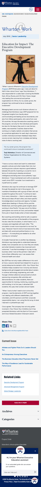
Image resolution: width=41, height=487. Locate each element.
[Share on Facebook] (7, 325)
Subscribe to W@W (20, 402)
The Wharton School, (13, 479)
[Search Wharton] (31, 9)
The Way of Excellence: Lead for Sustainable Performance (17, 365)
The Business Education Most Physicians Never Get (20, 359)
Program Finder (6, 439)
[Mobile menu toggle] (38, 9)
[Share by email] (14, 325)
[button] (19, 472)
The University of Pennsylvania (28, 479)
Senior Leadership (19, 36)
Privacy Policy (8, 482)
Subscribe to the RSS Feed (16, 330)
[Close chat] (35, 451)
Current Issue (9, 341)
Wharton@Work (9, 14)
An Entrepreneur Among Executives (14, 354)
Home (3, 14)
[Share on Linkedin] (3, 325)
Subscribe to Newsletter (14, 444)
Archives (7, 411)
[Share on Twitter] (11, 325)
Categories (8, 419)
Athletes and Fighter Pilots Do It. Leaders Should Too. (19, 349)
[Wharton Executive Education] (11, 3)
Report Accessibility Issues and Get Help (25, 482)
